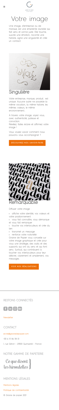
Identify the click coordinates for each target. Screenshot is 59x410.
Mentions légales (11, 385)
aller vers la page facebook (5, 309)
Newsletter (8, 318)
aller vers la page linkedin (10, 309)
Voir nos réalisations (24, 266)
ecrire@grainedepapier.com (16, 334)
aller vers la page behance (20, 309)
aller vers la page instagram (15, 309)
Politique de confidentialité (16, 390)
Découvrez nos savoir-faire (27, 143)
